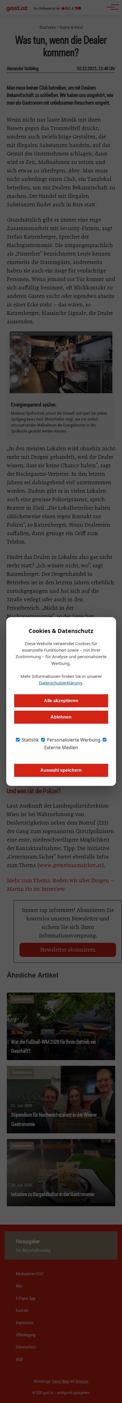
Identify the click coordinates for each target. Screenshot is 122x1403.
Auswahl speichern (61, 770)
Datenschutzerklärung (60, 683)
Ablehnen (61, 717)
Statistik (29, 740)
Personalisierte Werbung (73, 740)
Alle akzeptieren (61, 700)
